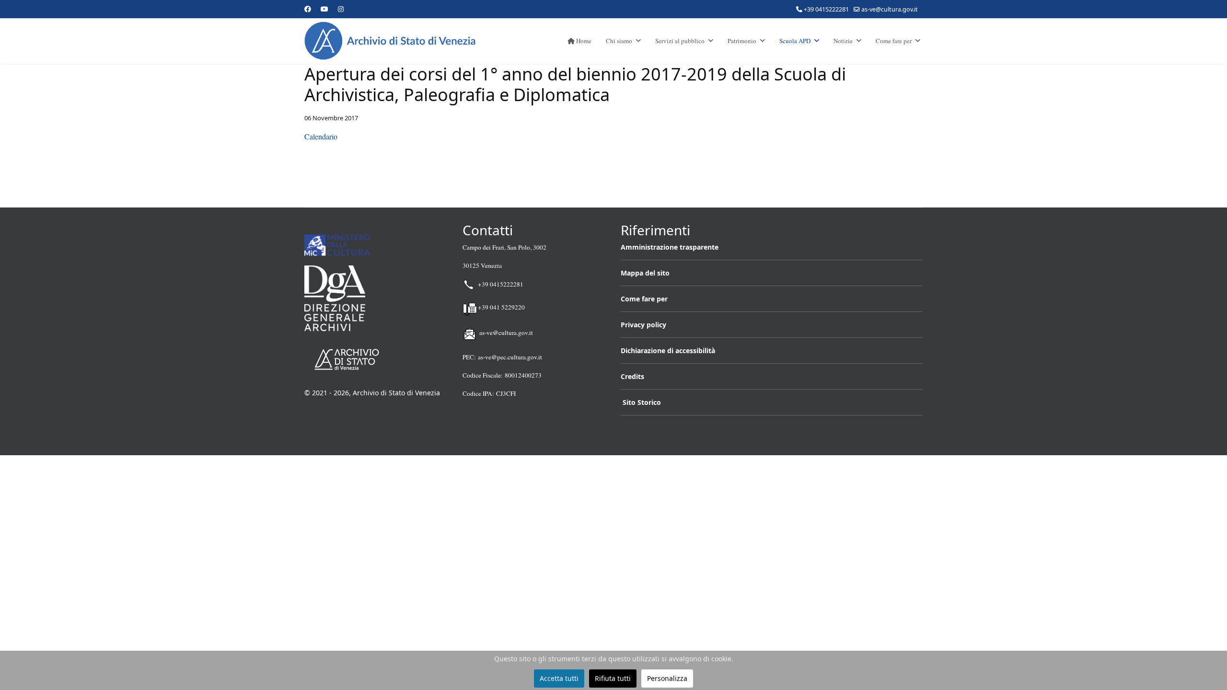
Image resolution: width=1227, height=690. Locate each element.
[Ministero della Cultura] (376, 245)
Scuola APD (794, 40)
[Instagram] (341, 8)
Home (583, 40)
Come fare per (894, 40)
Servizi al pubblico (680, 40)
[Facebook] (307, 8)
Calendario (320, 136)
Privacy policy (643, 324)
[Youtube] (324, 8)
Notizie (843, 40)
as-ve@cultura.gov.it (889, 9)
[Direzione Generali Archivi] (376, 298)
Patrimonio (742, 40)
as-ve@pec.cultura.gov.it (510, 357)
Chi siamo (619, 40)
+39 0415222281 (826, 9)
